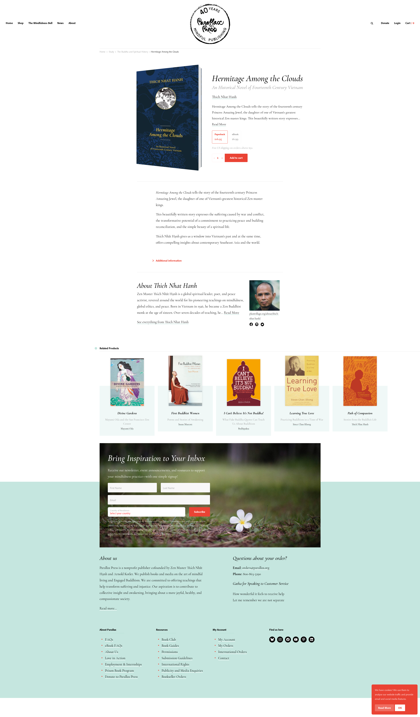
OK (400, 707)
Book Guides (170, 646)
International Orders (232, 652)
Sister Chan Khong (302, 424)
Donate (385, 23)
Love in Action (115, 658)
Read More (219, 124)
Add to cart (236, 157)
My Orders (225, 646)
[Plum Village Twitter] (262, 325)
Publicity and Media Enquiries (182, 671)
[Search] (372, 23)
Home (9, 23)
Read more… (108, 608)
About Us (111, 652)
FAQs (109, 640)
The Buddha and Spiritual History (132, 51)
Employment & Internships (123, 664)
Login (397, 23)
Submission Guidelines (177, 658)
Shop (20, 23)
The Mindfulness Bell (40, 23)
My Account (226, 640)
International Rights (175, 664)
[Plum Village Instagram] (257, 325)
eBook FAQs (113, 646)
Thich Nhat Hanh (224, 97)
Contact (223, 658)
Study (111, 51)
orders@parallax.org (255, 568)
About (72, 23)
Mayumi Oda (127, 428)
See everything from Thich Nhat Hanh (163, 322)
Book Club (169, 640)
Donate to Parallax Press (121, 677)
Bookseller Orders (174, 677)
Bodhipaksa (243, 428)
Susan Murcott (185, 424)
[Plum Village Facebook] (251, 325)
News (60, 23)
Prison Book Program (119, 671)
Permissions (170, 652)
